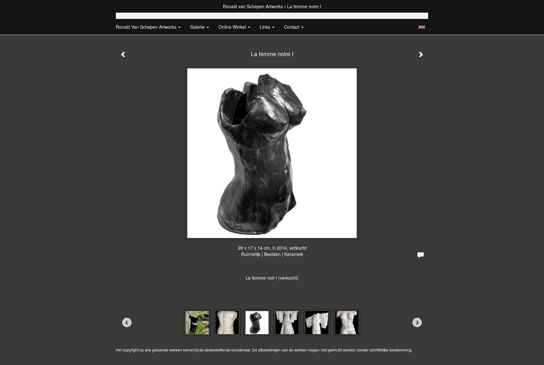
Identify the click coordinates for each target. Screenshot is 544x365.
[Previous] (127, 322)
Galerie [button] (198, 27)
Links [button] (265, 27)
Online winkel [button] (232, 27)
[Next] (417, 322)
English (421, 27)
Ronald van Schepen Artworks (253, 6)
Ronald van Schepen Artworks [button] (147, 27)
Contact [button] (292, 27)
